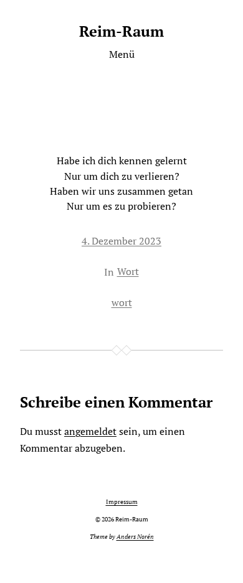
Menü (122, 54)
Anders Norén (135, 537)
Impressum (122, 502)
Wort (128, 271)
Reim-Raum (121, 31)
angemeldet (90, 431)
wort (122, 302)
